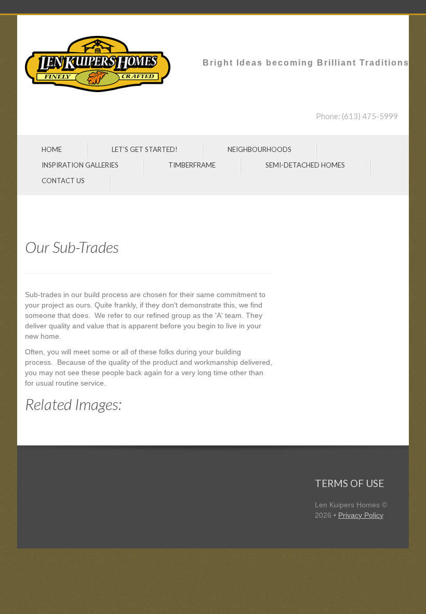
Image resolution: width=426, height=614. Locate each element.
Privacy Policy (360, 515)
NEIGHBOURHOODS (259, 149)
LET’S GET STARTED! (145, 149)
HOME (52, 149)
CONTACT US (63, 180)
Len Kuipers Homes (347, 505)
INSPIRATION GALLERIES (80, 165)
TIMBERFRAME (192, 165)
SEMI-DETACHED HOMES (305, 165)
